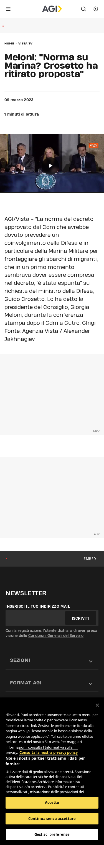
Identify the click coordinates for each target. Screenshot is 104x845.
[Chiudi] (97, 705)
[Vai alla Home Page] (52, 8)
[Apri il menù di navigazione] (8, 9)
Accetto (52, 802)
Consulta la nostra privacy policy (48, 752)
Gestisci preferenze (52, 834)
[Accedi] (95, 9)
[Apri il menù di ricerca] (83, 9)
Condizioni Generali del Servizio (55, 635)
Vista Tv (25, 43)
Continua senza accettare (52, 818)
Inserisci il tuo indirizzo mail (38, 606)
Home (9, 43)
